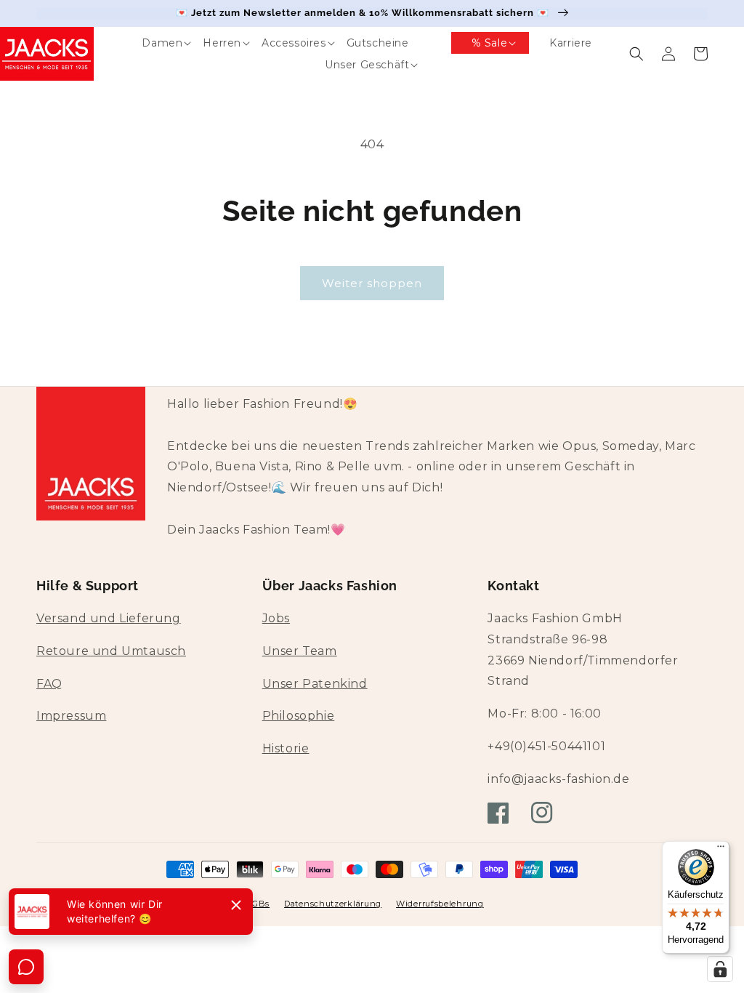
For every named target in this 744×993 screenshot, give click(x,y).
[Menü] (720, 850)
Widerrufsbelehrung (440, 903)
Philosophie (298, 716)
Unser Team (299, 651)
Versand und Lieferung (108, 618)
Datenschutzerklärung (332, 903)
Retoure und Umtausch (111, 651)
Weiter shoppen (372, 283)
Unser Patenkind (315, 684)
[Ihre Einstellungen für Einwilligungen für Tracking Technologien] (720, 969)
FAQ (49, 684)
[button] (151, 43)
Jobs (276, 618)
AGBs (258, 903)
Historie (286, 748)
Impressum (71, 716)
